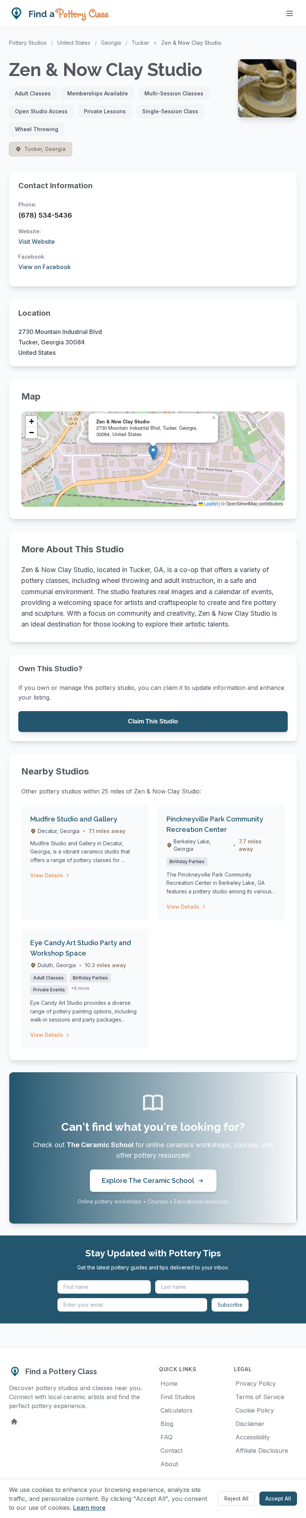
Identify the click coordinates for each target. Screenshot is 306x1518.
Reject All (236, 1498)
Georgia (111, 43)
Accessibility (252, 1437)
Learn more (89, 1507)
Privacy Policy (255, 1383)
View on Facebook (44, 267)
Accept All (278, 1498)
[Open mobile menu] (289, 13)
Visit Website (36, 241)
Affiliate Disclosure (261, 1450)
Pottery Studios (28, 43)
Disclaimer (250, 1423)
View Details (46, 875)
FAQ (166, 1437)
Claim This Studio (153, 721)
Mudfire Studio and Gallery (73, 819)
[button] (153, 452)
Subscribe (230, 1305)
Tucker (140, 43)
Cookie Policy (254, 1410)
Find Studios (177, 1397)
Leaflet (210, 503)
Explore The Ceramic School (148, 1180)
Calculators (176, 1410)
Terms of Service (259, 1397)
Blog (166, 1423)
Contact (171, 1450)
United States (73, 43)
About (169, 1464)
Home (169, 1383)
